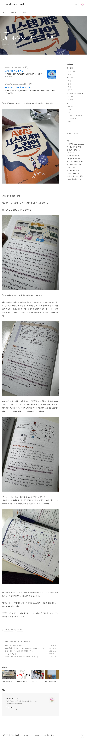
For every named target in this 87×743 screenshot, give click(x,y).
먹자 (69, 81)
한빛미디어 (77, 164)
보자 (69, 87)
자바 (79, 147)
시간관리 (71, 99)
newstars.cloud (13, 4)
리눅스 (69, 167)
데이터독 (74, 179)
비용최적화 (76, 159)
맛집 (68, 161)
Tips (69, 121)
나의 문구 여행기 (10, 654)
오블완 (69, 176)
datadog (81, 144)
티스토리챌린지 (72, 170)
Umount (26, 735)
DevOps (76, 173)
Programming (72, 118)
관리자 (25, 12)
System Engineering (75, 115)
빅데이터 (70, 144)
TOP (82, 736)
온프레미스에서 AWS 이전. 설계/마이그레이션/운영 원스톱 (23, 75)
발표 (69, 74)
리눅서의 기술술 (49, 735)
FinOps (70, 106)
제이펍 (69, 147)
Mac (69, 112)
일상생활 (70, 68)
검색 (77, 4)
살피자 (70, 90)
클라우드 (70, 150)
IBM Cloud (70, 153)
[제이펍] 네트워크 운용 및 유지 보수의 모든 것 (20, 656)
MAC (74, 167)
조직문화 (71, 97)
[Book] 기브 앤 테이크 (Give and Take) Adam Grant (23, 648)
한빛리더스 (74, 161)
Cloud (70, 109)
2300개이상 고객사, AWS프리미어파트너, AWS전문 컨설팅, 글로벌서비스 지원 (30, 91)
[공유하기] (9, 629)
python (69, 173)
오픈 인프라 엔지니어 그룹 (11, 735)
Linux (81, 161)
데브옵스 (75, 176)
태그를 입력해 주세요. (74, 156)
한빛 (75, 150)
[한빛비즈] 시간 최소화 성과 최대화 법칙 (18, 651)
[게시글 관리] (12, 629)
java (75, 144)
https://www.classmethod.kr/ (16, 84)
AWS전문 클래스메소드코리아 (17, 87)
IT (68, 103)
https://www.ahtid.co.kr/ (14, 68)
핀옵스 (81, 176)
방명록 (13, 12)
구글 (79, 179)
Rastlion (36, 735)
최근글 (69, 133)
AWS (68, 179)
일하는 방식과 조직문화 (75, 93)
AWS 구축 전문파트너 (14, 71)
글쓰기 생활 (71, 71)
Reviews (8, 641)
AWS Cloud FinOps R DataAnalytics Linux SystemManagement (21, 702)
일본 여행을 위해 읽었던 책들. (15, 645)
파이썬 (75, 147)
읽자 (15, 641)
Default (70, 64)
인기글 (76, 133)
